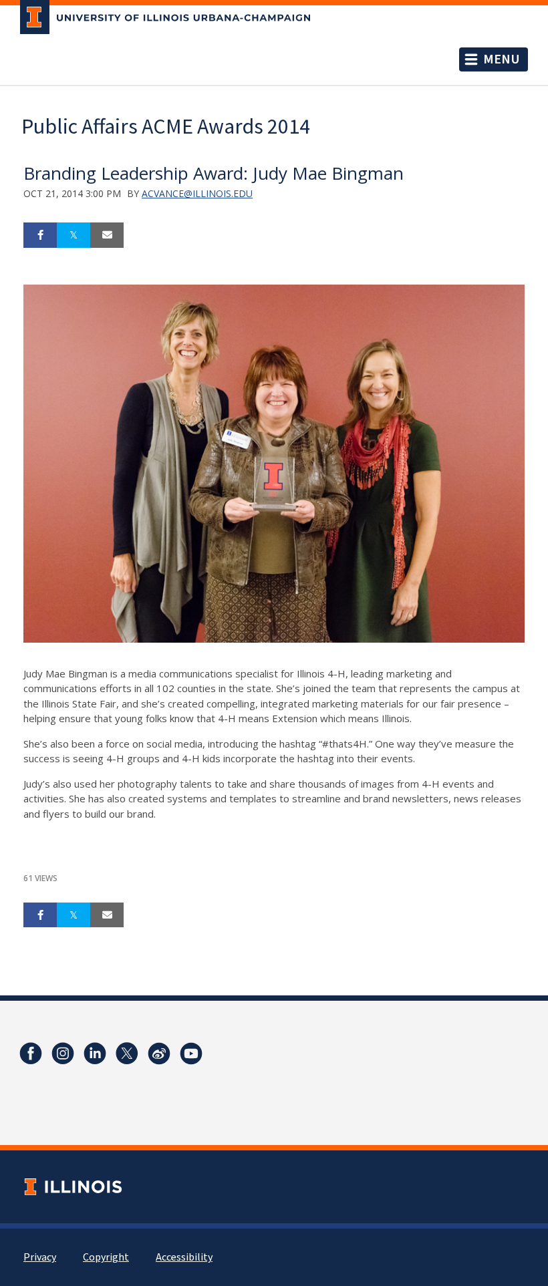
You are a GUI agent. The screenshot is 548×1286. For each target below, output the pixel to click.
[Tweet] (73, 235)
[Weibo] (159, 1053)
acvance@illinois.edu (197, 193)
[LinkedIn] (95, 1053)
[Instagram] (63, 1053)
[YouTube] (191, 1053)
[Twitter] (127, 1053)
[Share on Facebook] (40, 235)
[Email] (107, 235)
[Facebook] (30, 1053)
